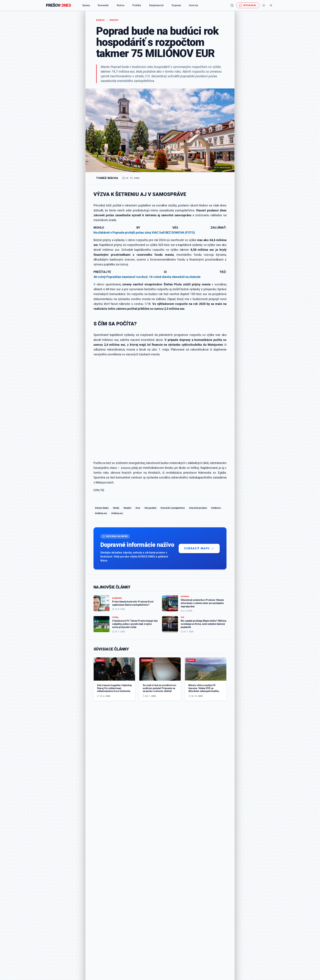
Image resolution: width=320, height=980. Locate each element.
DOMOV (100, 20)
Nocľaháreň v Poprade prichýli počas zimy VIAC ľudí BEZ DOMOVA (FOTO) (144, 232)
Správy (86, 5)
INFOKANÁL (249, 5)
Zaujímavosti (156, 5)
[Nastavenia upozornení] (264, 5)
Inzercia (193, 5)
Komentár (103, 5)
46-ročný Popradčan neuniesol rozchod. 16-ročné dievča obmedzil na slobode (147, 277)
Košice (120, 5)
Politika (136, 5)
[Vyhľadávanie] (232, 5)
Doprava (176, 5)
